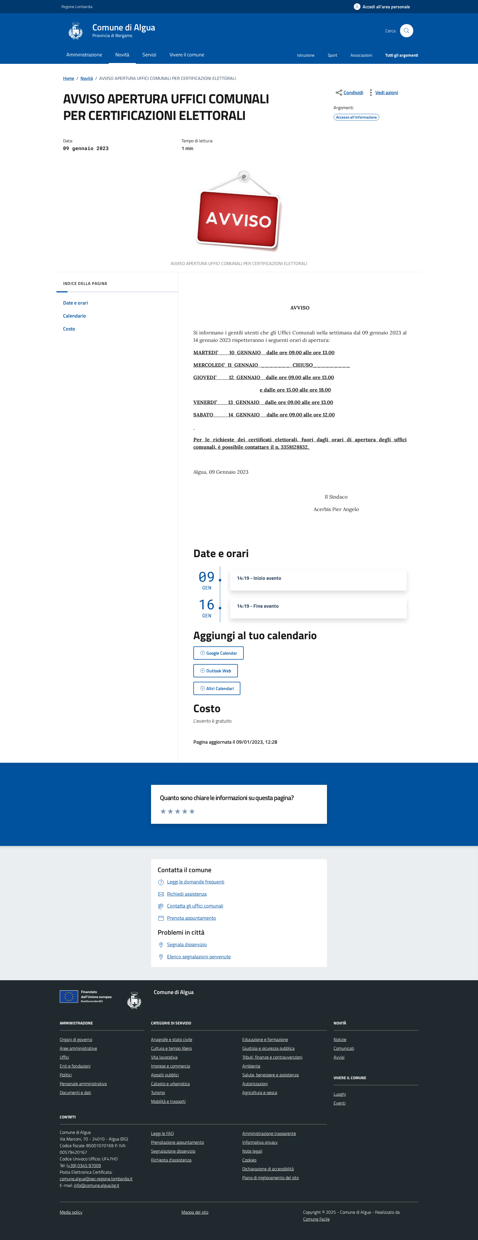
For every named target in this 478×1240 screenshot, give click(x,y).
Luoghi (340, 1094)
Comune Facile (316, 1219)
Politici (66, 1074)
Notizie (340, 1039)
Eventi (339, 1103)
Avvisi (339, 1057)
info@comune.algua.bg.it (96, 1185)
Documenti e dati (75, 1092)
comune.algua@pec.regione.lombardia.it (96, 1178)
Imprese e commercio (170, 1066)
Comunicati (344, 1048)
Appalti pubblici (165, 1074)
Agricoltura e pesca (259, 1092)
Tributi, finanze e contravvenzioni (272, 1057)
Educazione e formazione (265, 1039)
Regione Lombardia (76, 6)
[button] (382, 7)
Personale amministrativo (83, 1083)
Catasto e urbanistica (170, 1083)
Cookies (249, 1160)
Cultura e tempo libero (171, 1048)
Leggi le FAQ (162, 1133)
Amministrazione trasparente (269, 1133)
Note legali (252, 1151)
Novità (86, 78)
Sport (332, 55)
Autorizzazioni (255, 1083)
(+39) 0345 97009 (84, 1165)
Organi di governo (76, 1039)
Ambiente (251, 1066)
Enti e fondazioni (75, 1066)
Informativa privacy (260, 1142)
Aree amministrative (78, 1048)
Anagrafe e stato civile (171, 1039)
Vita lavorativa (164, 1057)
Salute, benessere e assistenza (270, 1074)
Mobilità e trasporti (168, 1101)
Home (68, 78)
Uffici (64, 1057)
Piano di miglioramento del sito (270, 1177)
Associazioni (361, 55)
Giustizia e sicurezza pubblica (268, 1048)
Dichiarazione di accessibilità (268, 1168)
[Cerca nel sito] (406, 30)
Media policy (71, 1212)
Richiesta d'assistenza (171, 1160)
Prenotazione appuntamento (177, 1142)
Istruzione (306, 55)
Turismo (158, 1092)
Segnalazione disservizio (173, 1151)
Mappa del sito (194, 1212)
